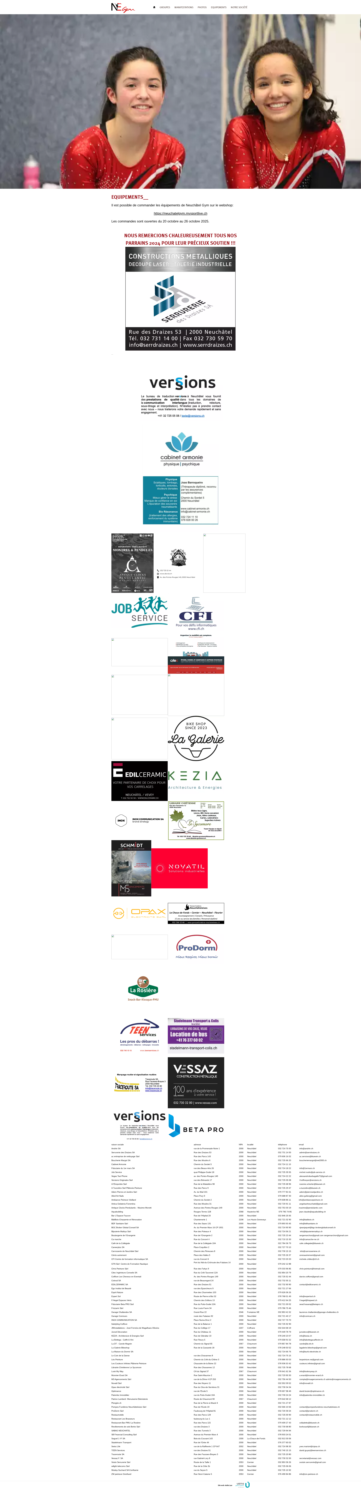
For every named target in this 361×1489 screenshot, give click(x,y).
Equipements (218, 7)
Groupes (165, 7)
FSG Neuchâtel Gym (123, 8)
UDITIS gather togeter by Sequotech (242, 1485)
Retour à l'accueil (154, 7)
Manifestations (183, 7)
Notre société (239, 7)
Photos (202, 7)
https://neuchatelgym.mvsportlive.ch (180, 213)
